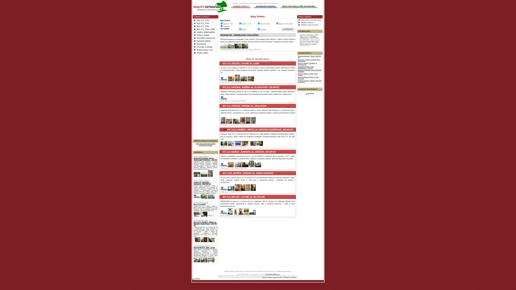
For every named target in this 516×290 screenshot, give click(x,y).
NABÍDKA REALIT (241, 6)
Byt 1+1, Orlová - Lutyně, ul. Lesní (241, 63)
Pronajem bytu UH (305, 45)
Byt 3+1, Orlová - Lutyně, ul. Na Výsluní (244, 197)
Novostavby (201, 44)
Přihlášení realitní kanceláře (309, 25)
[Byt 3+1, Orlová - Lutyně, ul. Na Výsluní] (224, 214)
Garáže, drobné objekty (206, 32)
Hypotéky (306, 36)
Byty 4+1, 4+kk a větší (206, 29)
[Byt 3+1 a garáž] (197, 216)
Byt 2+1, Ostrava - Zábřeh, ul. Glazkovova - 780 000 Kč (251, 87)
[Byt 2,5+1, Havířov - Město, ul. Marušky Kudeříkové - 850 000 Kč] (197, 241)
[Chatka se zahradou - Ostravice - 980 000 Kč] (197, 198)
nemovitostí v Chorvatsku (311, 43)
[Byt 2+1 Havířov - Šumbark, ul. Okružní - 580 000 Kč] (224, 167)
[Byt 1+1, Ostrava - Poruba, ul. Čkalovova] (223, 123)
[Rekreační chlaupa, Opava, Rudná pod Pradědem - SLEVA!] (197, 176)
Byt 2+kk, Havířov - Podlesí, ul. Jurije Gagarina (248, 173)
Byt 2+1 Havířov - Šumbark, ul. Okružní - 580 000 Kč (249, 152)
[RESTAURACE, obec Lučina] (197, 262)
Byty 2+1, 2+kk (203, 23)
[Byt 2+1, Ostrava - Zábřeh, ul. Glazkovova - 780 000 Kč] (224, 100)
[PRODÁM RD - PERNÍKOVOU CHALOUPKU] (223, 48)
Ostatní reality (202, 53)
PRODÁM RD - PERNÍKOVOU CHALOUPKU (239, 35)
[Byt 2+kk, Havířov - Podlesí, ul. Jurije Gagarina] (224, 190)
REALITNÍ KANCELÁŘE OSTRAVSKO (299, 6)
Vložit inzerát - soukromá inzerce (311, 20)
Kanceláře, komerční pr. (206, 38)
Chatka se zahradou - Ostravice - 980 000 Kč (202, 183)
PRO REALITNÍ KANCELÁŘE (205, 144)
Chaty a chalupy (203, 35)
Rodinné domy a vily (205, 50)
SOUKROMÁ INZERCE (266, 6)
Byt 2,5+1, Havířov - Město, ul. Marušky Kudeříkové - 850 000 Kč (205, 223)
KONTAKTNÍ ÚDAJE (205, 145)
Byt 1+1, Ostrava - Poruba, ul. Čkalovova (244, 106)
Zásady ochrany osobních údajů (272, 277)
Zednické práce (314, 40)
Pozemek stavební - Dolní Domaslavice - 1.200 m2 (306, 67)
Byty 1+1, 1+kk (203, 20)
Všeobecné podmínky (290, 277)
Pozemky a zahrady (204, 47)
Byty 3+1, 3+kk (203, 26)
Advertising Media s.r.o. (273, 274)
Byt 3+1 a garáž (200, 204)
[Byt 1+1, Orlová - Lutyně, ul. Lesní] (224, 81)
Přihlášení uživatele (307, 22)
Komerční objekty (204, 41)
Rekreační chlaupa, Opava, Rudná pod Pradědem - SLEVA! (205, 159)
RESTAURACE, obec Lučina (204, 248)
